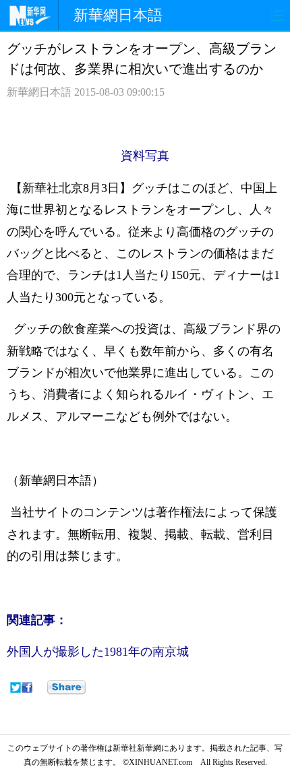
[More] (66, 687)
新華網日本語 (118, 15)
